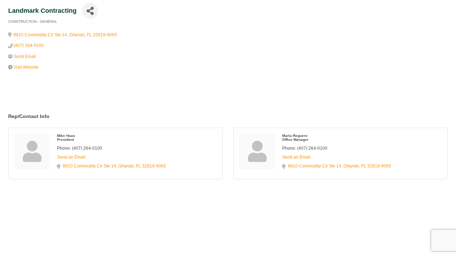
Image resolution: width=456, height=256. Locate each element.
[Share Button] (90, 11)
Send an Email (71, 157)
